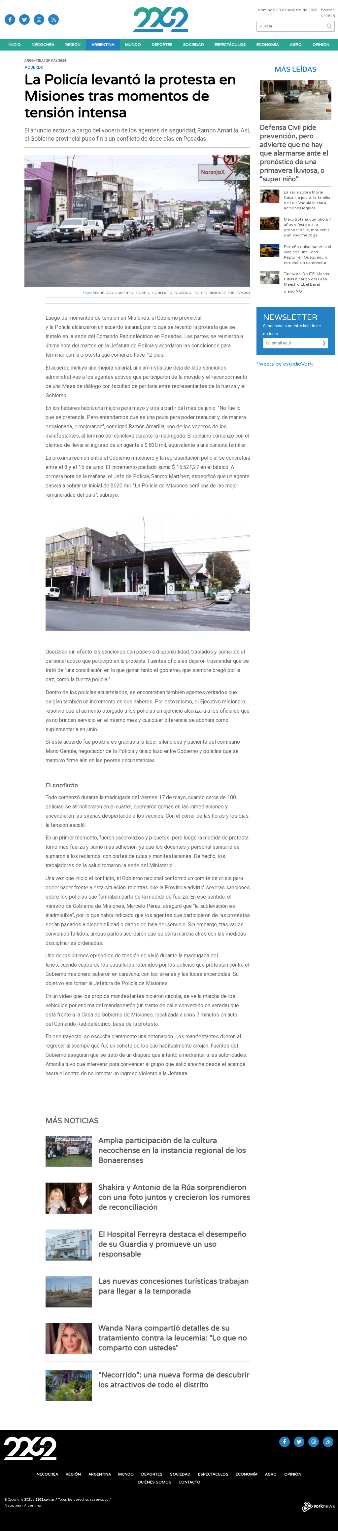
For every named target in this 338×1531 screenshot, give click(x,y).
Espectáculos (230, 44)
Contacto (189, 1482)
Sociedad (193, 44)
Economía (267, 44)
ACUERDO (182, 293)
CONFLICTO (162, 293)
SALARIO (143, 293)
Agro (296, 44)
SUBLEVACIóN (238, 293)
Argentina (103, 44)
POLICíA (200, 293)
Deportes (162, 44)
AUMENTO (124, 293)
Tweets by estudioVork (284, 364)
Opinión (321, 44)
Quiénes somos (154, 1482)
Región (73, 44)
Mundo (133, 44)
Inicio (15, 44)
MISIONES (217, 293)
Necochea (43, 44)
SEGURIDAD (103, 293)
